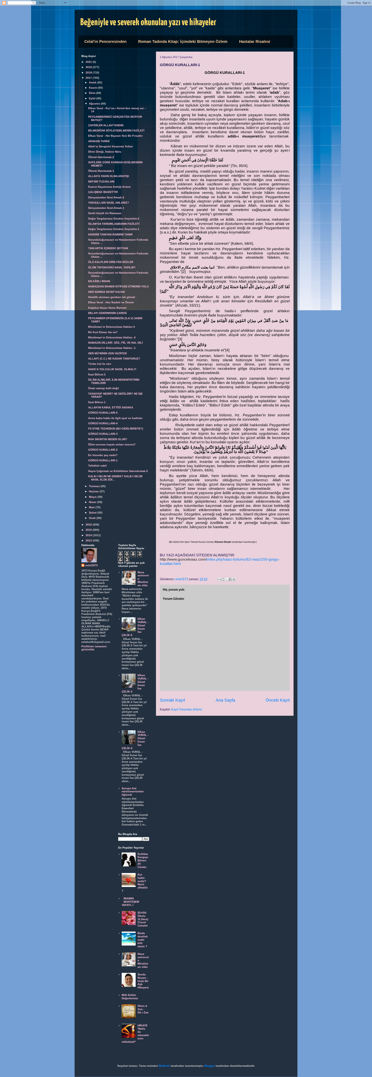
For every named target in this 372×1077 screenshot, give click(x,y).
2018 (89, 72)
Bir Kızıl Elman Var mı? (103, 332)
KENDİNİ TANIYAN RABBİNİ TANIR (110, 234)
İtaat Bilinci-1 (97, 402)
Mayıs (93, 496)
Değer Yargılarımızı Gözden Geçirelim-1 (113, 229)
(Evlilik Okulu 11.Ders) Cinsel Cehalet (143, 919)
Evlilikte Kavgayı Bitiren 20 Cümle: (143, 860)
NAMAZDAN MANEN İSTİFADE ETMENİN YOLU (118, 286)
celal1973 (91, 565)
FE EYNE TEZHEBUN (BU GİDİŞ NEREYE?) (115, 428)
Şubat (93, 512)
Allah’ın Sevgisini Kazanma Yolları (110, 146)
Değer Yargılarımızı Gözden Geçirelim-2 (113, 218)
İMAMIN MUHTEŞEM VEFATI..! (130, 902)
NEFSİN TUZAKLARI (101, 181)
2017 (89, 77)
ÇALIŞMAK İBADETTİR (103, 192)
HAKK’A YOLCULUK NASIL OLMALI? (112, 369)
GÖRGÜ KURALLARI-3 (103, 433)
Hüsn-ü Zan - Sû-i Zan (143, 1009)
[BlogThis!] (223, 579)
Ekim (92, 92)
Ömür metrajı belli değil (103, 388)
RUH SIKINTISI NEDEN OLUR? (107, 439)
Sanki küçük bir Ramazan (104, 213)
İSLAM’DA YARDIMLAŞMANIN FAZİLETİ (114, 223)
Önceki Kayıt (278, 700)
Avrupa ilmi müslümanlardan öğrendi (133, 791)
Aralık (93, 82)
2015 (89, 529)
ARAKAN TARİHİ (98, 141)
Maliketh (164, 1065)
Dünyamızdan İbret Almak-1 (106, 207)
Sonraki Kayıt (172, 700)
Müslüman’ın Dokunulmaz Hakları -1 (112, 347)
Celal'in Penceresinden (105, 41)
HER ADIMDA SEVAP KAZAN (106, 291)
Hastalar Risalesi (254, 41)
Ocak (92, 517)
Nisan (93, 502)
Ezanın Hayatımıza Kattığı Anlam (109, 186)
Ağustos (95, 103)
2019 (89, 67)
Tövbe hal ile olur (99, 363)
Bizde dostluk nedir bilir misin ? (143, 940)
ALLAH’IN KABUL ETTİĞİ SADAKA (110, 407)
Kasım (93, 87)
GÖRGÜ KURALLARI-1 (103, 460)
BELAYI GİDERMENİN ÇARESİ (107, 313)
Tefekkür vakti (97, 465)
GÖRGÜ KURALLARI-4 (103, 423)
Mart (92, 507)
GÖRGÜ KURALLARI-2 (103, 449)
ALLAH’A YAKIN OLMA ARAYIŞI (108, 176)
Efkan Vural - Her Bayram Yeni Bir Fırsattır (115, 135)
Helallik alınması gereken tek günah (111, 297)
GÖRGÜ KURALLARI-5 (103, 412)
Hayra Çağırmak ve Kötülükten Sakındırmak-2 (118, 471)
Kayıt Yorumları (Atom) (186, 709)
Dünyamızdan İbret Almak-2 (106, 197)
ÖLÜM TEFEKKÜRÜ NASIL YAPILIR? (112, 267)
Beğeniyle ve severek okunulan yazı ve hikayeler (148, 22)
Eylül (92, 98)
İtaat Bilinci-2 (97, 374)
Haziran (94, 491)
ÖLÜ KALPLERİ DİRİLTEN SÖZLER (110, 262)
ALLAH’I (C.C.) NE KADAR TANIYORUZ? (114, 358)
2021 (89, 61)
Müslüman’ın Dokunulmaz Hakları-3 (111, 326)
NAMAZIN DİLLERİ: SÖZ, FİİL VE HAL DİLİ (115, 342)
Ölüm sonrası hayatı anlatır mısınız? (112, 444)
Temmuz (95, 486)
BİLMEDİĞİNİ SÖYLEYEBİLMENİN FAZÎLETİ (116, 130)
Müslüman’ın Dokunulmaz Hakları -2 (112, 337)
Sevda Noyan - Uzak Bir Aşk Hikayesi (143, 981)
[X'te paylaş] (226, 579)
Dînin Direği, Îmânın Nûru (104, 151)
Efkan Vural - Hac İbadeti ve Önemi (111, 302)
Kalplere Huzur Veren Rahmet (107, 307)
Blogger (209, 1065)
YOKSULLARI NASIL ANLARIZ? (108, 202)
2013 (89, 540)
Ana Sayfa (225, 700)
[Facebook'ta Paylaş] (230, 579)
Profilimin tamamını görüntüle (94, 648)
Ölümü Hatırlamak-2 (101, 157)
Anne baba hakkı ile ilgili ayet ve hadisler (115, 418)
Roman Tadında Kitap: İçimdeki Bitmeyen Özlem (182, 41)
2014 (89, 535)
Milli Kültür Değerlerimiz (130, 996)
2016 (89, 524)
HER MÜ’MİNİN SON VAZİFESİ (107, 353)
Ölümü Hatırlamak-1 (101, 170)
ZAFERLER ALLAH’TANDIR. (106, 125)
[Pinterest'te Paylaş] (234, 579)
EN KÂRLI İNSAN (99, 281)
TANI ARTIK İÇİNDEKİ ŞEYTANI (108, 248)
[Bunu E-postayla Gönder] (219, 579)
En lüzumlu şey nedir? (103, 455)
